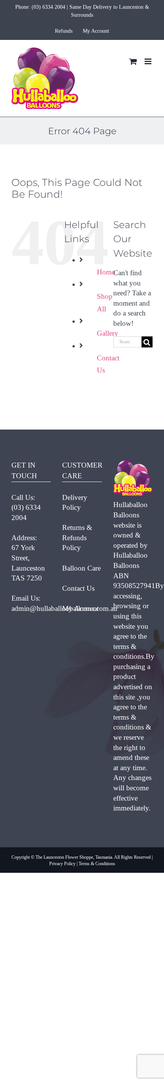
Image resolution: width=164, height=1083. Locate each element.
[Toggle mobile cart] (133, 61)
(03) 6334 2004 (48, 7)
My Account (80, 608)
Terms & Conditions (97, 863)
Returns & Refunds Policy (77, 537)
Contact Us (78, 588)
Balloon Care (81, 568)
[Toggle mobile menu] (149, 61)
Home (106, 272)
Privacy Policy (62, 863)
